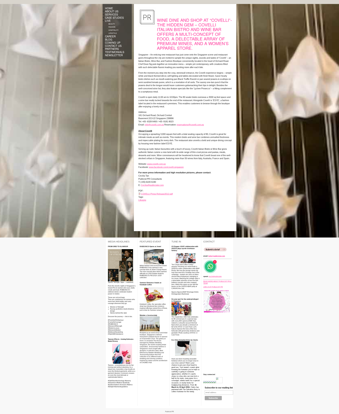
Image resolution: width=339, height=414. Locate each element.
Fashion (111, 27)
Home (109, 8)
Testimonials (114, 52)
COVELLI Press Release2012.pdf (157, 194)
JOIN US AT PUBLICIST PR (213, 287)
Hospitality (113, 30)
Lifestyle (112, 33)
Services (111, 14)
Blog (108, 39)
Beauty (111, 24)
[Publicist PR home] (147, 17)
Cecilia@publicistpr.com (152, 185)
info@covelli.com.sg (154, 125)
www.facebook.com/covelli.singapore (166, 167)
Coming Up (112, 42)
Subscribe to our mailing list (219, 388)
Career (110, 36)
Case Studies (114, 17)
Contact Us (113, 45)
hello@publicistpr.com (216, 256)
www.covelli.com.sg (156, 164)
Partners (112, 49)
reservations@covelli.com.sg (190, 125)
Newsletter (114, 55)
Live (108, 20)
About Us (111, 11)
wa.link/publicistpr (215, 276)
